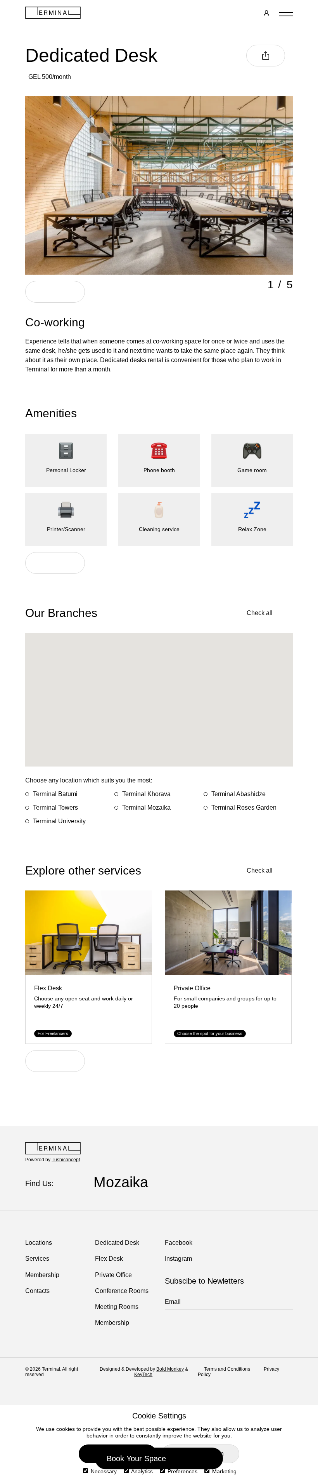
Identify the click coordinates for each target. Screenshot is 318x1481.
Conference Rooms (122, 1291)
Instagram (178, 1258)
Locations (38, 1242)
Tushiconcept (66, 1159)
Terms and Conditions (227, 1369)
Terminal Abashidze (238, 794)
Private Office (113, 1275)
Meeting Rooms (116, 1306)
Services (37, 1258)
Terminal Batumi (55, 794)
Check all (260, 613)
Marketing (224, 1471)
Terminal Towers (55, 807)
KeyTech (143, 1374)
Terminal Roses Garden (244, 807)
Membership (42, 1275)
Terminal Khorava (146, 794)
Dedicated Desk (117, 1242)
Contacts (37, 1291)
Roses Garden (140, 1182)
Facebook (178, 1242)
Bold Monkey (170, 1369)
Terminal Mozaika (146, 807)
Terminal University (59, 821)
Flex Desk (109, 1258)
